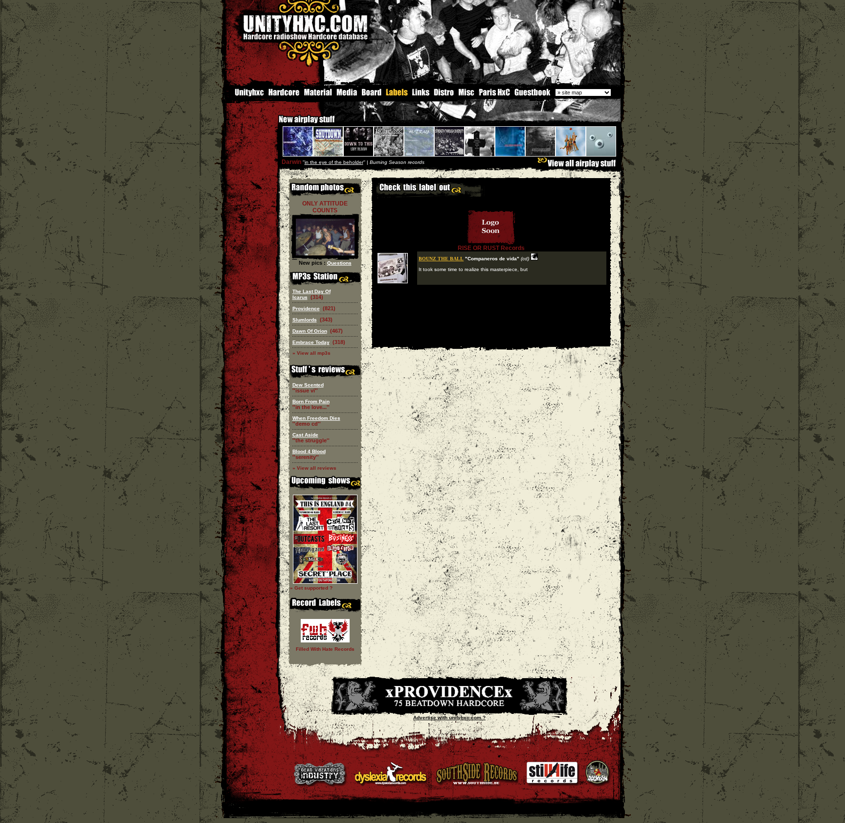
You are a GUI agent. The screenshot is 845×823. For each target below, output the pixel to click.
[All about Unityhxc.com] (245, 94)
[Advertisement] (491, 339)
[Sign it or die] (532, 94)
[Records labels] (396, 94)
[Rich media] (346, 94)
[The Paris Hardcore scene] (494, 94)
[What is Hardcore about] (283, 94)
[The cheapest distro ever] (444, 94)
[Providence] (449, 708)
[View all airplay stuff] (579, 165)
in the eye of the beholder (334, 162)
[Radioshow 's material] (317, 94)
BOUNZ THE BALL (441, 258)
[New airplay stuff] (273, 124)
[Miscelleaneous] (466, 94)
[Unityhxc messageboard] (371, 94)
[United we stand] (421, 94)
